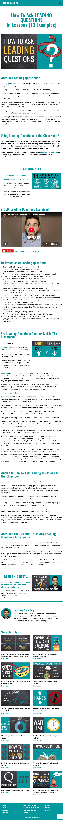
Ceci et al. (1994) (18, 373)
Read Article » (5, 659)
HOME (4, 805)
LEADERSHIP (48, 810)
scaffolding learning (49, 152)
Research (5, 373)
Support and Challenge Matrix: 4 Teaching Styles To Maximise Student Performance (15, 655)
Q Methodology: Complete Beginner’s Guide (15, 790)
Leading (5, 347)
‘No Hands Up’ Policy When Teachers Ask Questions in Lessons (46, 709)
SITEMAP (26, 812)
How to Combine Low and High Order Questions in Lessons (45, 655)
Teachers (5, 397)
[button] (60, 3)
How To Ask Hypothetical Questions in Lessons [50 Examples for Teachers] (45, 791)
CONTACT (5, 812)
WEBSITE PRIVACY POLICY (31, 808)
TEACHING (47, 805)
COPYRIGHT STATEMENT (30, 805)
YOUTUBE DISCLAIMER (30, 810)
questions (12, 84)
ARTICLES (5, 810)
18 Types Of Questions (16, 175)
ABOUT (4, 808)
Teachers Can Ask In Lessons (16, 179)
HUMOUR (47, 808)
